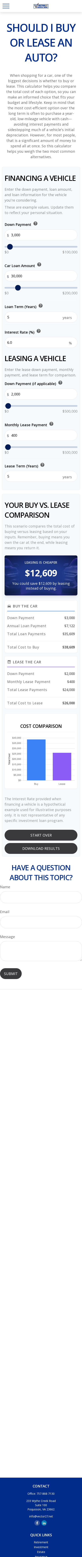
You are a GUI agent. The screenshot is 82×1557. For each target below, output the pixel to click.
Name (5, 886)
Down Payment (21, 224)
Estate (41, 1552)
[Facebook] (37, 1523)
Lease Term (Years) (25, 465)
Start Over (41, 835)
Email (4, 911)
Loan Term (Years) (24, 306)
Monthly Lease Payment (29, 424)
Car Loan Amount (23, 265)
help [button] (35, 223)
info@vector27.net (41, 1516)
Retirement (41, 1542)
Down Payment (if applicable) (34, 383)
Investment (41, 1547)
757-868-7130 (46, 1494)
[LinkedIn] (44, 1523)
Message (7, 936)
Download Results (41, 848)
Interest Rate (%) (23, 331)
